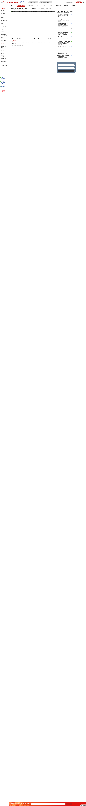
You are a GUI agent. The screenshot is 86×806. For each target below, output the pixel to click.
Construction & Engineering (3, 15)
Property (2, 37)
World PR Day (3, 56)
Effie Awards (3, 53)
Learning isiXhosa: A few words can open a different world (63, 20)
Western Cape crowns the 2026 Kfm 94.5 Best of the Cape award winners (63, 15)
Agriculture (2, 11)
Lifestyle (2, 31)
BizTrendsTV (3, 55)
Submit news (69, 2)
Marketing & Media (4, 35)
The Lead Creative (4, 61)
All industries (3, 10)
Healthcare (2, 25)
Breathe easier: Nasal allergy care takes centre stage (64, 47)
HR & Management (4, 26)
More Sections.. (4, 65)
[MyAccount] (83, 2)
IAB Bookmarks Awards (3, 47)
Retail (2, 38)
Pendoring (2, 52)
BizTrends (2, 45)
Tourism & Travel (3, 40)
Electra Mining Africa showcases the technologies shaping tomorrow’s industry (31, 42)
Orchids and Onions (4, 59)
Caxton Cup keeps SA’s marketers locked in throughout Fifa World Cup (63, 37)
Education (2, 17)
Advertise (74, 2)
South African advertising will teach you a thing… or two (64, 29)
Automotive (3, 13)
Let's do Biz (83, 805)
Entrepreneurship (4, 20)
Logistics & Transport (4, 32)
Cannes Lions (3, 50)
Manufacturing (3, 34)
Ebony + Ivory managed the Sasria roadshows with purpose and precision (63, 56)
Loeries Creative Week (3, 63)
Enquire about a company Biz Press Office (3, 90)
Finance (2, 23)
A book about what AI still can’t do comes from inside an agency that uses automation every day (63, 52)
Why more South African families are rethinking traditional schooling (63, 33)
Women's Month (3, 49)
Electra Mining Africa (15, 45)
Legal (2, 29)
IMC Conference (3, 58)
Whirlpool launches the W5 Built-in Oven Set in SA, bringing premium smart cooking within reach (63, 25)
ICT (1, 28)
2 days (58, 12)
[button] (54, 2)
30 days (63, 12)
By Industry (67, 12)
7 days (60, 12)
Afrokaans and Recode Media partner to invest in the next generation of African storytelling (64, 43)
